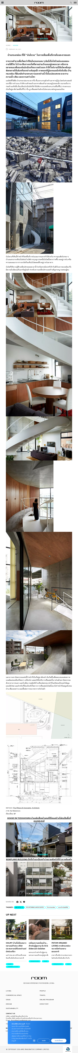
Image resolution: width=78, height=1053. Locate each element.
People (43, 991)
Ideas (8, 999)
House (15, 45)
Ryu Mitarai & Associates (35, 907)
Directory (44, 1004)
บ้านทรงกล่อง (51, 907)
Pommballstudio (13, 967)
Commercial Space (14, 995)
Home (8, 45)
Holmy (10, 964)
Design (9, 1004)
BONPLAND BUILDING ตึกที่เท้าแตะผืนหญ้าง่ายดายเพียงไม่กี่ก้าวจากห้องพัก (39, 859)
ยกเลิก (44, 1041)
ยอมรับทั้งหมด (59, 1041)
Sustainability (12, 1008)
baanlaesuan (35, 961)
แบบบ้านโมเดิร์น (63, 907)
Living (8, 991)
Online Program (47, 999)
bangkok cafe (57, 964)
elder (45, 961)
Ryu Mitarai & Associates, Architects (26, 808)
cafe (68, 964)
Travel (42, 995)
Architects (19, 907)
